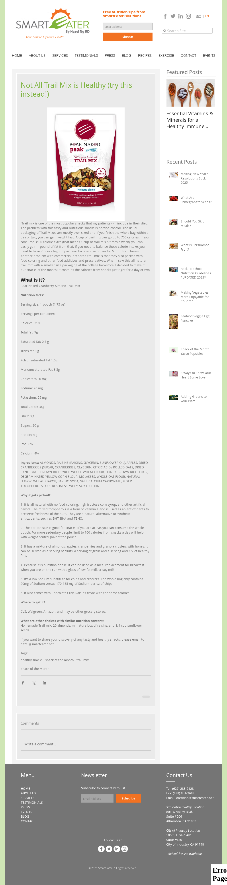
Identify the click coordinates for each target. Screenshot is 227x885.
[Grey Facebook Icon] (165, 16)
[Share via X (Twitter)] (33, 683)
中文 (198, 16)
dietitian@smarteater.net (195, 798)
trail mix (82, 660)
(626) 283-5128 (183, 788)
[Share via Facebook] (23, 683)
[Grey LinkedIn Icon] (180, 16)
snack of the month (59, 660)
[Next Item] (208, 93)
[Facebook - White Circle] (101, 849)
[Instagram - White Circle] (124, 849)
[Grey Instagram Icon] (188, 16)
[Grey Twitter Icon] (173, 16)
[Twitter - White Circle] (109, 849)
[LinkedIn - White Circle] (117, 849)
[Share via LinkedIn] (44, 683)
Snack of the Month (35, 669)
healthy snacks (32, 660)
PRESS (25, 807)
